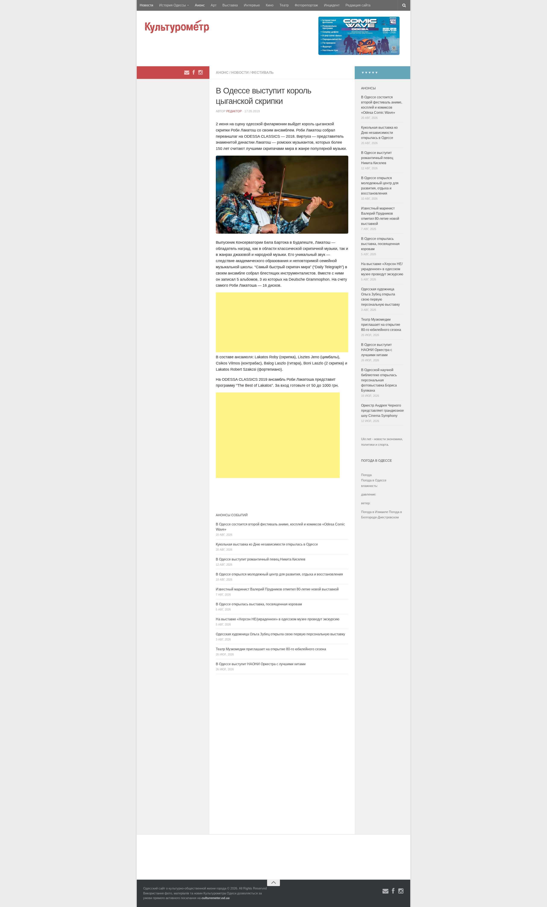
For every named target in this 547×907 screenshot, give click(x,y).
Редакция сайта (358, 5)
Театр (284, 5)
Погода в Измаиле (374, 512)
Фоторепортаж (306, 5)
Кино (270, 5)
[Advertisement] (282, 322)
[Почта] (186, 72)
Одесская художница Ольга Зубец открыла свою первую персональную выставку (280, 634)
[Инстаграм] (200, 72)
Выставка (230, 5)
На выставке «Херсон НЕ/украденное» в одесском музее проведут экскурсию (277, 619)
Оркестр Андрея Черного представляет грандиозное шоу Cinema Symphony (382, 410)
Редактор (234, 111)
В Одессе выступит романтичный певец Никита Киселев (260, 559)
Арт (213, 5)
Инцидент (332, 5)
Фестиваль (262, 72)
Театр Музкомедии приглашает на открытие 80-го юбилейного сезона (271, 649)
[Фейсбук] (193, 72)
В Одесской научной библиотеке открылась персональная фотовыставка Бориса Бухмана (379, 380)
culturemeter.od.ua (215, 898)
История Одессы (172, 5)
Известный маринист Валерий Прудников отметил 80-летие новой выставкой (277, 589)
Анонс (200, 5)
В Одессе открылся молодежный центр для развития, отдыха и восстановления (279, 574)
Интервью (252, 5)
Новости (146, 5)
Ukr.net (366, 439)
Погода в (373, 480)
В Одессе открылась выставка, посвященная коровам (259, 604)
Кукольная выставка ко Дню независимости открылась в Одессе (267, 544)
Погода (366, 475)
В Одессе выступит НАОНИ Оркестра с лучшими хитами (261, 664)
